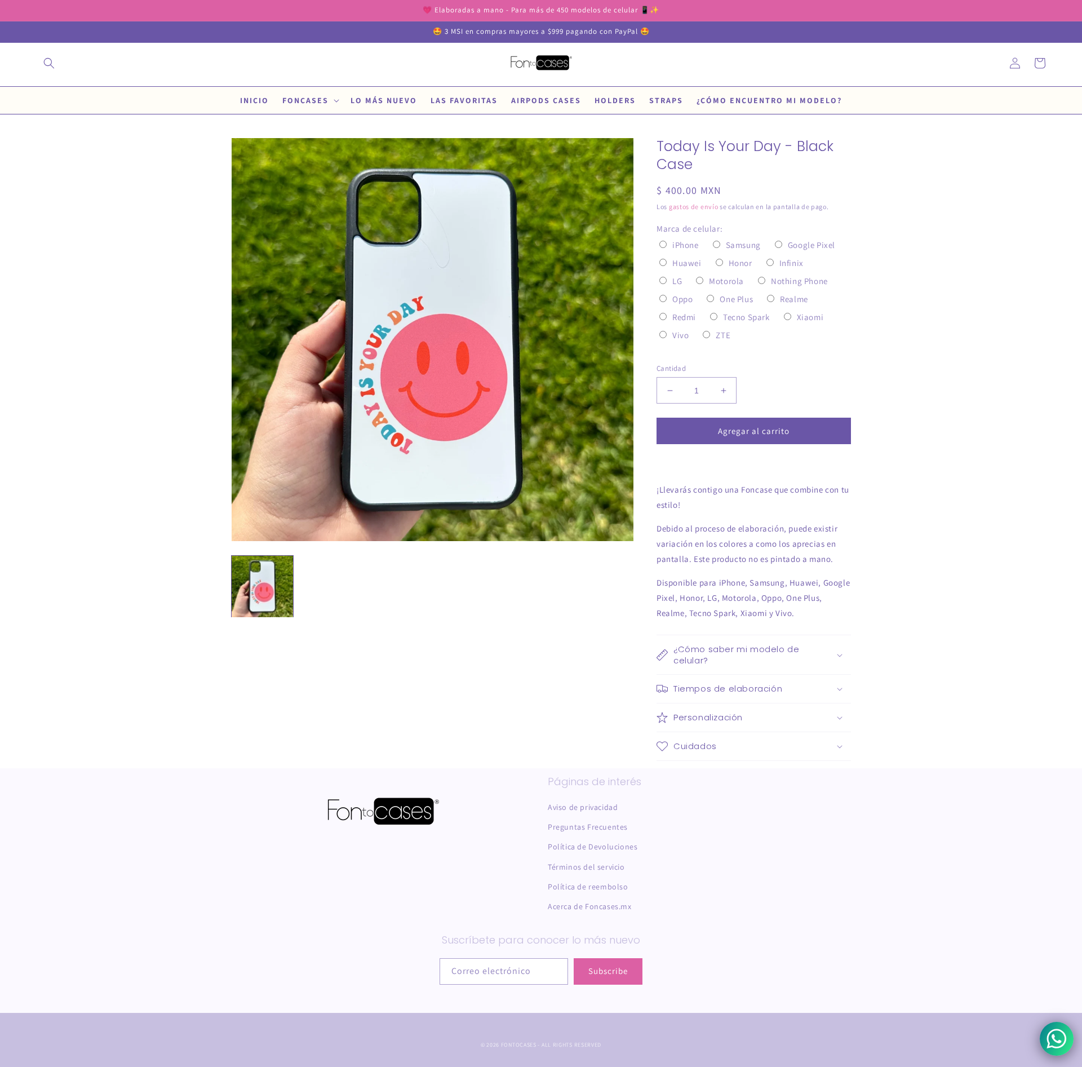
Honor (740, 263)
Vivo (680, 335)
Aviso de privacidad (583, 807)
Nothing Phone (799, 281)
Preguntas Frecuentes (588, 827)
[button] (49, 63)
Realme (794, 299)
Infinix (791, 263)
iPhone (685, 245)
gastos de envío (694, 206)
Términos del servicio (586, 867)
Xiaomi (810, 317)
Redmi (684, 317)
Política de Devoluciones (592, 847)
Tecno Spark (746, 317)
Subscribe (608, 971)
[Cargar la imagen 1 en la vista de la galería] (262, 586)
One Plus (736, 299)
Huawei (687, 263)
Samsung (743, 245)
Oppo (682, 299)
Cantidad (671, 368)
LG (677, 281)
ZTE (723, 335)
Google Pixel (811, 245)
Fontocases (518, 1044)
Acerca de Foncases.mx (590, 906)
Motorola (726, 281)
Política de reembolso (588, 887)
